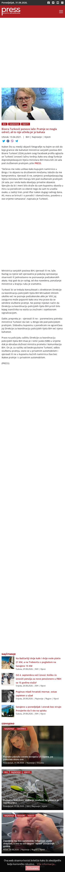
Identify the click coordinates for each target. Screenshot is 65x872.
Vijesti (25, 124)
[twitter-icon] (53, 2)
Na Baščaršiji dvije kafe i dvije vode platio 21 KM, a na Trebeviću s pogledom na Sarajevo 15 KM (38, 662)
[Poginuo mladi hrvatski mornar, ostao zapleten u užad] (8, 695)
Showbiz (21, 728)
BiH (4, 124)
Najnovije (14, 124)
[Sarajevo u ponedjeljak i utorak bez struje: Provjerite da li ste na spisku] (8, 710)
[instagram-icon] (62, 2)
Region (48, 698)
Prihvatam (32, 868)
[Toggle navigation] (61, 11)
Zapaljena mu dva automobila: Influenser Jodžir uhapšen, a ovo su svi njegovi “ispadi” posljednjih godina (28, 843)
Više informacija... (46, 864)
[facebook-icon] (48, 2)
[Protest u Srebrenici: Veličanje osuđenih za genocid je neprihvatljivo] (32, 789)
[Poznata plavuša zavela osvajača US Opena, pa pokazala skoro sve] (32, 746)
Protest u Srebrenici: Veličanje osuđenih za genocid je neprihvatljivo (31, 801)
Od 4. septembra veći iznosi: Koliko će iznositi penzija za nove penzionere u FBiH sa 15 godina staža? (38, 679)
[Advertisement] (32, 54)
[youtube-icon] (58, 2)
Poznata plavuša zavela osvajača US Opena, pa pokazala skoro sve (28, 758)
